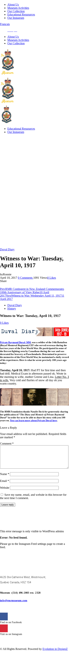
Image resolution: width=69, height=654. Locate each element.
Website (4, 487)
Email (4, 480)
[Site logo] (8, 74)
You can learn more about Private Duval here (33, 420)
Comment (7, 443)
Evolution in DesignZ (55, 648)
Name (4, 474)
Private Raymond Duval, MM (15, 342)
